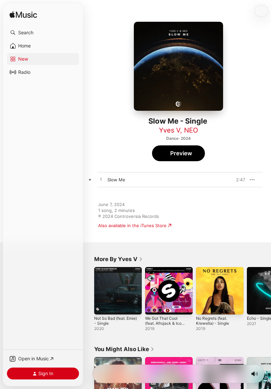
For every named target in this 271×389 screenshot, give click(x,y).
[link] (118, 259)
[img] (23, 15)
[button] (43, 32)
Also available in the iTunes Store (132, 225)
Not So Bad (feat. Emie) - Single (115, 321)
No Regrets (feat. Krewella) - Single (212, 321)
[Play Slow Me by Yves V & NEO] (100, 180)
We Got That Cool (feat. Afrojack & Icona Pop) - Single (165, 323)
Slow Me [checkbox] (116, 179)
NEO (191, 130)
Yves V (169, 130)
